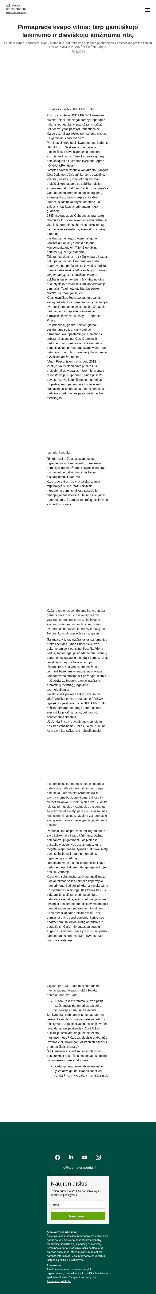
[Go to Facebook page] (57, 1157)
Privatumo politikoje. (59, 1281)
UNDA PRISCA (81, 115)
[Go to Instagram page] (98, 1157)
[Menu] (147, 10)
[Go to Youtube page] (84, 1157)
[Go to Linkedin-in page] (71, 1157)
